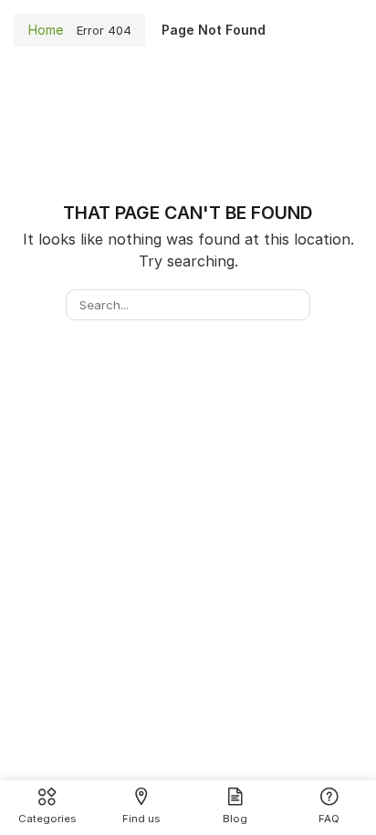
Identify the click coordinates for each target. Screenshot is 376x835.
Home (45, 29)
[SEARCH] (293, 304)
